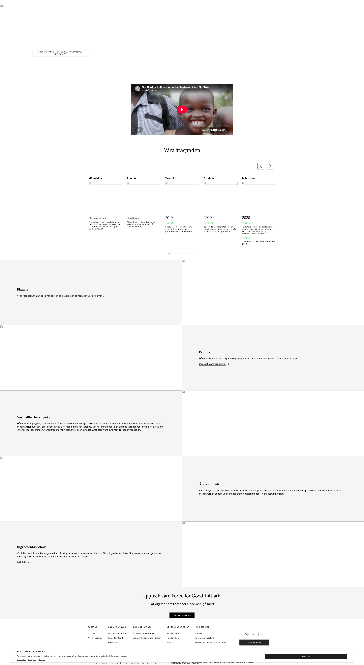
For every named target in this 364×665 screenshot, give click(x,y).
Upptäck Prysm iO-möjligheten (147, 638)
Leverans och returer (205, 638)
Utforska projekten (182, 615)
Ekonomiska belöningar (144, 633)
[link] (105, 203)
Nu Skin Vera (173, 633)
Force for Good (115, 638)
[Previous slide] (261, 166)
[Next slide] (270, 166)
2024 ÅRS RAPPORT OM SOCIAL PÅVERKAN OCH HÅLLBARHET (60, 53)
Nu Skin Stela (173, 638)
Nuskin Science (95, 638)
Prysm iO (171, 642)
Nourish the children (117, 633)
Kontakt (198, 633)
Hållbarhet (113, 642)
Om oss (91, 633)
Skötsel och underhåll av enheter (210, 642)
